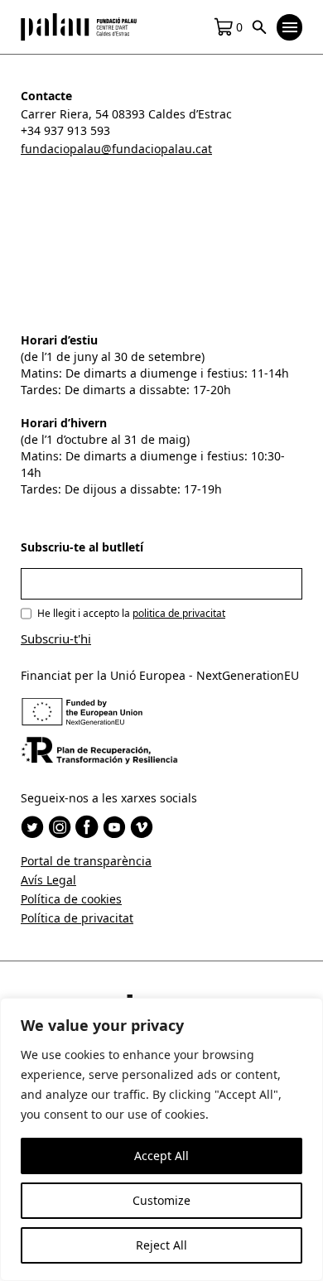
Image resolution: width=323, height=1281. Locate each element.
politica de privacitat (179, 613)
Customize (161, 1200)
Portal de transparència (86, 861)
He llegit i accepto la (131, 613)
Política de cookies (71, 899)
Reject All (161, 1245)
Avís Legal (48, 880)
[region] (161, 1139)
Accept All (161, 1155)
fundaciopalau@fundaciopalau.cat (116, 149)
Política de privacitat (77, 918)
